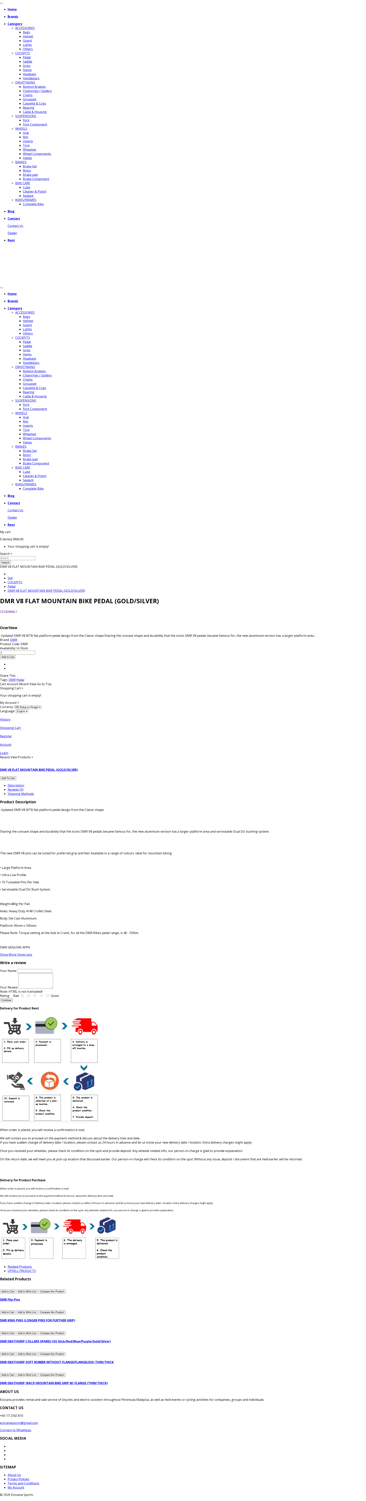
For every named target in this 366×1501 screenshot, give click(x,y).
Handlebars (31, 78)
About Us (14, 1475)
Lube (26, 187)
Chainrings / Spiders (37, 91)
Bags (26, 32)
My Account (16, 1487)
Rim (25, 137)
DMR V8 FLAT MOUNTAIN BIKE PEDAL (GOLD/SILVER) (46, 591)
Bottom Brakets (34, 87)
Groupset (29, 99)
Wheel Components (37, 154)
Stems (27, 70)
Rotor (27, 170)
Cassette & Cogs (34, 103)
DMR (12, 680)
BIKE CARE (22, 183)
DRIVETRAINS (25, 82)
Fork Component (35, 124)
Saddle (27, 61)
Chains (28, 95)
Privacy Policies (18, 1479)
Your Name (8, 971)
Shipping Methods (21, 794)
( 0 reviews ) (8, 611)
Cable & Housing (35, 112)
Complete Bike (33, 204)
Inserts (28, 141)
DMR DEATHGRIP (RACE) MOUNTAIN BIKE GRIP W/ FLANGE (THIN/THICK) (54, 1383)
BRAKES (20, 162)
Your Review (9, 987)
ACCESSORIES (25, 28)
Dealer (12, 233)
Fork (26, 120)
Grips (26, 66)
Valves (27, 158)
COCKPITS (22, 53)
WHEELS (21, 129)
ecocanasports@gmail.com (19, 1423)
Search (5, 562)
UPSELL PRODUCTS (22, 1271)
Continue (6, 1000)
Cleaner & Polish (34, 191)
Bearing (28, 108)
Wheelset (29, 149)
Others (28, 49)
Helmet (28, 36)
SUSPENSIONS (25, 116)
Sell (10, 578)
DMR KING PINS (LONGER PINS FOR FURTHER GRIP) (37, 1320)
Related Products (20, 1267)
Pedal (27, 57)
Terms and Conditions (23, 1483)
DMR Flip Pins (10, 1300)
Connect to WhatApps (15, 1430)
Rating (4, 996)
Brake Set (30, 166)
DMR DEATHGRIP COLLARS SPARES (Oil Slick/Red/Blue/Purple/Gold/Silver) (55, 1341)
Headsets (29, 74)
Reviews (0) (15, 789)
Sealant (28, 196)
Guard (27, 40)
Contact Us (15, 226)
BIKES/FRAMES (25, 200)
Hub (26, 133)
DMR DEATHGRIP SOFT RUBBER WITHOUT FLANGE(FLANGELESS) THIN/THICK (57, 1362)
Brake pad (30, 175)
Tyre (26, 145)
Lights (27, 45)
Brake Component (36, 179)
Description (16, 785)
